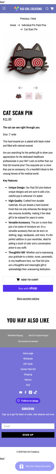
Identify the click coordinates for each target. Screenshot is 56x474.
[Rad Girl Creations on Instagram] (30, 393)
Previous (24, 18)
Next (33, 18)
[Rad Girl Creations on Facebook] (25, 393)
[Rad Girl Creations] (28, 8)
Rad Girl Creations (31, 451)
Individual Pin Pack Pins (34, 25)
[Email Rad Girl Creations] (20, 393)
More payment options (28, 299)
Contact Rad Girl (28, 369)
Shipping (28, 374)
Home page (28, 353)
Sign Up (28, 434)
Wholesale (28, 358)
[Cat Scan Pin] (28, 58)
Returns (28, 379)
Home (13, 25)
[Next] (35, 88)
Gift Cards (28, 363)
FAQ (28, 385)
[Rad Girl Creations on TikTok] (35, 393)
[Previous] (20, 88)
